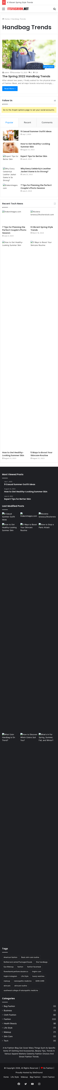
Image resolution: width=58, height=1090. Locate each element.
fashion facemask (34, 967)
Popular (9, 122)
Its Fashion (48, 1068)
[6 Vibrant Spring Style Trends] (43, 217)
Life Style (24, 976)
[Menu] (3, 10)
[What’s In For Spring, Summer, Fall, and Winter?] (47, 738)
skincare (7, 986)
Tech (6, 1041)
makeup (7, 981)
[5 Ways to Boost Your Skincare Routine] (43, 345)
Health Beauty (10, 1023)
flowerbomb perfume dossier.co (16, 971)
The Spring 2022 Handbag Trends (26, 76)
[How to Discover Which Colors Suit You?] (29, 837)
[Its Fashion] (18, 9)
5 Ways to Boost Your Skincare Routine (41, 454)
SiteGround (38, 1072)
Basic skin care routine (30, 957)
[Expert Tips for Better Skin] (10, 160)
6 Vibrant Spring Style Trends (20, 2)
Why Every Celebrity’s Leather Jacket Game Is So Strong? (36, 170)
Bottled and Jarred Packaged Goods (18, 962)
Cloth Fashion (10, 1015)
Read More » (9, 88)
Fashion (7, 1019)
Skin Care (8, 1036)
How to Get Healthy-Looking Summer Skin (13, 454)
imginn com (36, 971)
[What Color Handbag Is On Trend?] (10, 738)
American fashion (10, 957)
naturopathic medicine (23, 981)
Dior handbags (41, 962)
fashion (20, 967)
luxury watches (38, 976)
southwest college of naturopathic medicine (21, 990)
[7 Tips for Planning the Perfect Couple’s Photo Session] (10, 189)
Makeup (7, 1032)
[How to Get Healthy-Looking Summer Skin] (10, 147)
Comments (47, 122)
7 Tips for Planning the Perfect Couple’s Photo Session (36, 186)
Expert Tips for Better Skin (34, 156)
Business (8, 1010)
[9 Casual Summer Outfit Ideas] (10, 135)
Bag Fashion (9, 1006)
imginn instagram (10, 976)
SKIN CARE (39, 981)
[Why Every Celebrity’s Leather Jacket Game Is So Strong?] (10, 174)
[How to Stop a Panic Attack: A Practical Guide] (47, 627)
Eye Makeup (9, 967)
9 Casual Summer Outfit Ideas (36, 131)
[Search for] (54, 10)
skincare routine (20, 986)
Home (7, 19)
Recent (27, 122)
